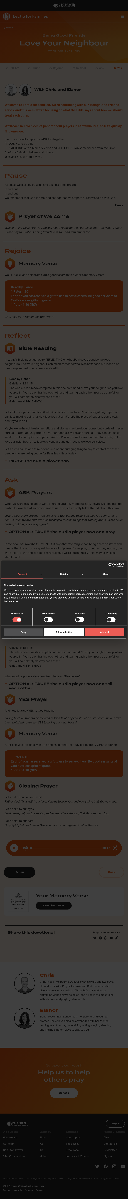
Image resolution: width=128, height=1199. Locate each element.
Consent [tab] (22, 574)
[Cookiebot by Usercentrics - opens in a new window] (110, 565)
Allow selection (64, 632)
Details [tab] (64, 574)
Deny (23, 632)
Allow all (104, 632)
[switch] (48, 619)
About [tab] (105, 574)
